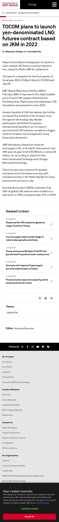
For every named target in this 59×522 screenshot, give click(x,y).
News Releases (9, 400)
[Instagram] (32, 346)
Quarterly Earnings (10, 405)
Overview (6, 395)
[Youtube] (38, 346)
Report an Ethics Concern (13, 438)
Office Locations (9, 448)
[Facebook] (27, 346)
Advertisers (7, 415)
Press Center (8, 377)
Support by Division (11, 433)
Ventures (6, 372)
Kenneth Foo (34, 51)
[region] (29, 502)
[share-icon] (51, 298)
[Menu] (54, 4)
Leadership (7, 471)
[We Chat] (48, 346)
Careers (5, 460)
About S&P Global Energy (13, 481)
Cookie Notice (42, 502)
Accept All (29, 516)
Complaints (7, 443)
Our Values (7, 362)
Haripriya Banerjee (24, 328)
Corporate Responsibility (13, 465)
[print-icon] (45, 298)
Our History (7, 367)
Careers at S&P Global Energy (16, 382)
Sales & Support (9, 427)
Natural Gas (12, 312)
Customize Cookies (29, 508)
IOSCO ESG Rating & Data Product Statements (23, 476)
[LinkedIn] (43, 346)
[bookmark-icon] (40, 298)
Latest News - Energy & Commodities (22, 13)
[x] (22, 346)
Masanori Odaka (14, 51)
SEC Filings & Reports (12, 410)
